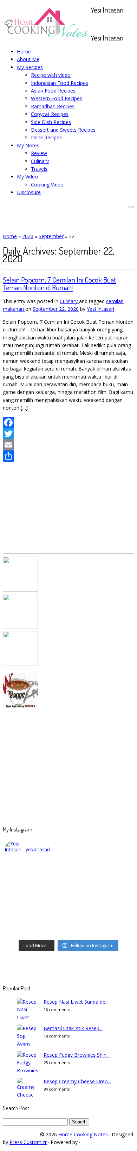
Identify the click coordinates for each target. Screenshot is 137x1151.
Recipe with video (51, 75)
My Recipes (30, 67)
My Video (27, 176)
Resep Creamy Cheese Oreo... (77, 1081)
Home (24, 51)
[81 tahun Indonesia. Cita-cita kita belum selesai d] (68, 886)
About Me (28, 59)
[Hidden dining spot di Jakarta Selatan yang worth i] (68, 913)
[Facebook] (68, 422)
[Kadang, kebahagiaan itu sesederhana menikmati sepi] (68, 904)
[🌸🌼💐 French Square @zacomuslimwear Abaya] (68, 877)
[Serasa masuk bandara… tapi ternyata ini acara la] (68, 931)
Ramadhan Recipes (52, 106)
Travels (39, 169)
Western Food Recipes (56, 98)
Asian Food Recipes (53, 90)
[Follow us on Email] (96, 23)
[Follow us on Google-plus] (108, 23)
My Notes (28, 145)
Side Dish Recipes (51, 122)
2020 (27, 236)
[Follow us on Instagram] (112, 23)
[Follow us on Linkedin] (123, 23)
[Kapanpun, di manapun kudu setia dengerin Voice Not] (68, 868)
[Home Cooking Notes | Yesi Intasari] (47, 39)
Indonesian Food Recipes (59, 83)
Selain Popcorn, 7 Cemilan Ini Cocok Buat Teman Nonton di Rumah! (59, 283)
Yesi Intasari (100, 309)
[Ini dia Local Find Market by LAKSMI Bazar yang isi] (68, 895)
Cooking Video (47, 184)
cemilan (115, 301)
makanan (14, 309)
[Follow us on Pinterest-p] (120, 23)
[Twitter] (68, 433)
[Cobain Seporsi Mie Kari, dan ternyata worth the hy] (68, 922)
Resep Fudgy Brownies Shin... (77, 1054)
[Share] (68, 456)
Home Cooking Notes (83, 1134)
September (51, 236)
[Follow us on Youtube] (116, 23)
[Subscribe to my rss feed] (92, 23)
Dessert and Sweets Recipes (63, 129)
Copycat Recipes (49, 114)
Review (39, 153)
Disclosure (29, 192)
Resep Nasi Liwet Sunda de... (76, 1001)
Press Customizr (28, 1142)
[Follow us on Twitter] (104, 23)
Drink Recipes (46, 137)
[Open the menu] (131, 207)
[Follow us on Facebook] (100, 23)
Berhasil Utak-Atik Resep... (73, 1028)
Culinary (40, 161)
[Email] (68, 444)
